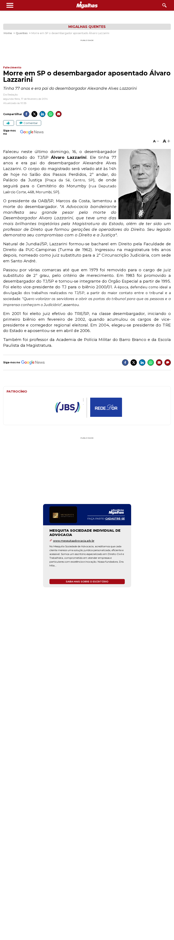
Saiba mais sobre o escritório (87, 581)
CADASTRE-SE (115, 518)
